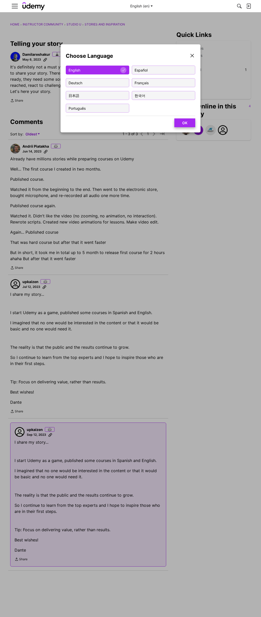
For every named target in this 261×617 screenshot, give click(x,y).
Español (141, 70)
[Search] (239, 6)
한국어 (140, 95)
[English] (33, 6)
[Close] (192, 56)
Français (142, 82)
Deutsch (75, 82)
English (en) (140, 6)
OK (184, 123)
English (74, 70)
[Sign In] (248, 6)
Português (77, 108)
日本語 (74, 95)
